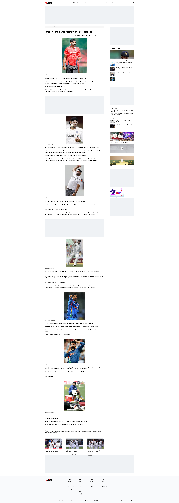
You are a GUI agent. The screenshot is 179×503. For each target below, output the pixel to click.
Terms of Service (70, 500)
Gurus (101, 2)
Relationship (104, 486)
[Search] (130, 3)
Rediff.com (99, 500)
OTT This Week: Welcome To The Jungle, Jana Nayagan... (122, 111)
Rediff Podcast (81, 494)
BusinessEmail (95, 2)
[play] (122, 136)
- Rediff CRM (69, 489)
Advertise (54, 500)
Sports (80, 486)
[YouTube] (131, 501)
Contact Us (89, 500)
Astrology (80, 493)
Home (69, 2)
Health (103, 481)
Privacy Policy (61, 500)
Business (80, 483)
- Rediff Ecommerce (70, 486)
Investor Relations (80, 500)
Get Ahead (81, 489)
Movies (80, 484)
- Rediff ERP (69, 491)
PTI (48, 34)
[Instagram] (128, 501)
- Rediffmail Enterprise (71, 484)
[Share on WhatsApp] (121, 501)
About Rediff (47, 500)
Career (103, 484)
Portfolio (91, 488)
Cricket (50, 28)
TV (106, 2)
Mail (74, 2)
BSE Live (91, 481)
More (111, 2)
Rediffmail (69, 481)
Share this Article (99, 35)
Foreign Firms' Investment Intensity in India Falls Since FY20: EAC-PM (122, 114)
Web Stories (113, 131)
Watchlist (92, 486)
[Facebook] (126, 501)
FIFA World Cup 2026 (114, 197)
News (78, 2)
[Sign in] (133, 3)
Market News (92, 484)
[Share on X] (123, 501)
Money (86, 2)
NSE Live (91, 483)
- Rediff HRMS (69, 488)
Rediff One (69, 483)
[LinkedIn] (133, 501)
